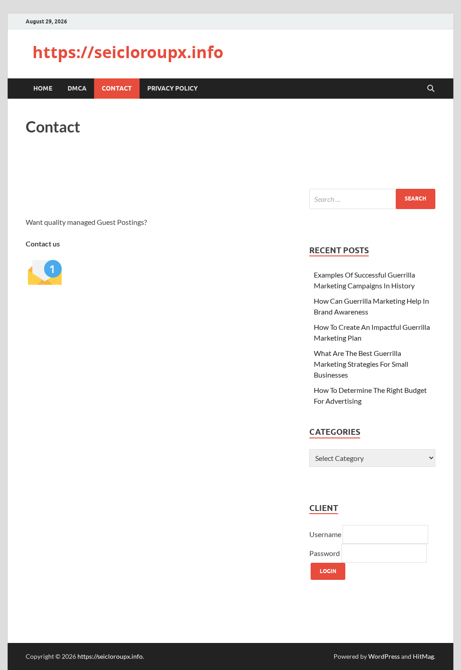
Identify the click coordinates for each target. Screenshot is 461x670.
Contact (117, 88)
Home (42, 88)
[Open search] (431, 88)
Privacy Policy (172, 88)
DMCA (77, 88)
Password (325, 553)
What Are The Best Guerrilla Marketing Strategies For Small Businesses (361, 364)
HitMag (423, 656)
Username (326, 534)
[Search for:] (372, 199)
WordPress (384, 656)
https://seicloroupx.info (127, 52)
